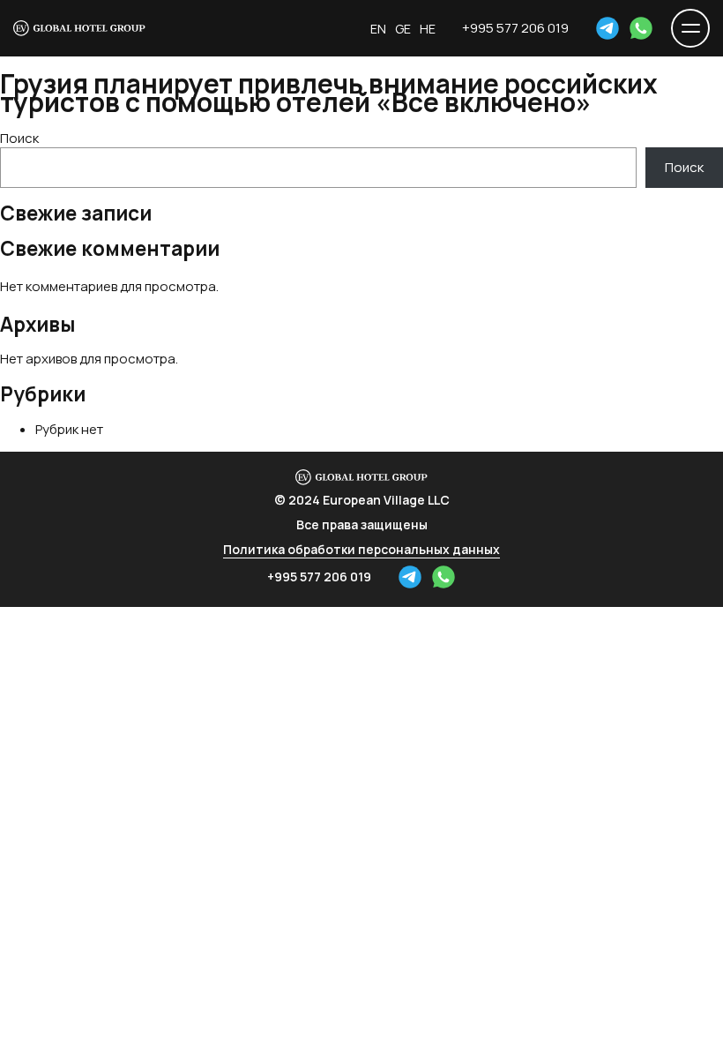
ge (403, 28)
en (378, 28)
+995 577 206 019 (515, 28)
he (428, 28)
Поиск (19, 138)
